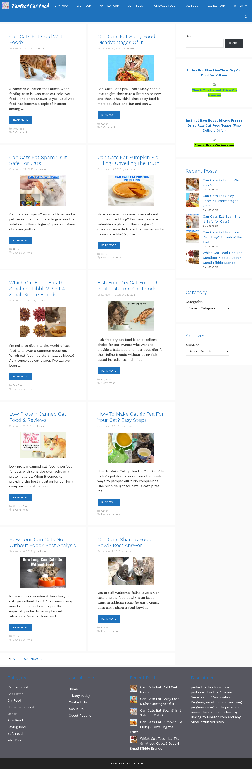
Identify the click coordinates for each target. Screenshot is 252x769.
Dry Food (61, 5)
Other (238, 5)
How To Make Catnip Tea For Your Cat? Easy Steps (130, 417)
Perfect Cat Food (30, 6)
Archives (192, 345)
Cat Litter (15, 694)
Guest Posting (80, 715)
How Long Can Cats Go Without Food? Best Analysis (42, 542)
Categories (194, 302)
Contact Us (78, 702)
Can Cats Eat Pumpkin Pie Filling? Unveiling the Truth (128, 160)
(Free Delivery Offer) (214, 125)
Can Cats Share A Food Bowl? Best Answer (124, 542)
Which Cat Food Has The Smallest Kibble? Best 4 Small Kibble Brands (38, 289)
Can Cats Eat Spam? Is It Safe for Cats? (38, 160)
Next (37, 659)
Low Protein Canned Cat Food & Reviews (37, 417)
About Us (76, 709)
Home (73, 689)
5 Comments (20, 132)
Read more (20, 119)
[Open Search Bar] (246, 16)
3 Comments (108, 127)
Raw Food (191, 5)
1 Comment (108, 383)
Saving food (216, 5)
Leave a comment (23, 252)
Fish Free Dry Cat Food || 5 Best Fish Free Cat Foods (128, 285)
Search (191, 36)
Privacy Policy (79, 696)
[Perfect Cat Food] (5, 5)
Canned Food (109, 5)
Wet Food (84, 5)
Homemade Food (163, 5)
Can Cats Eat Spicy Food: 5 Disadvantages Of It (128, 39)
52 (26, 659)
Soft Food (135, 5)
